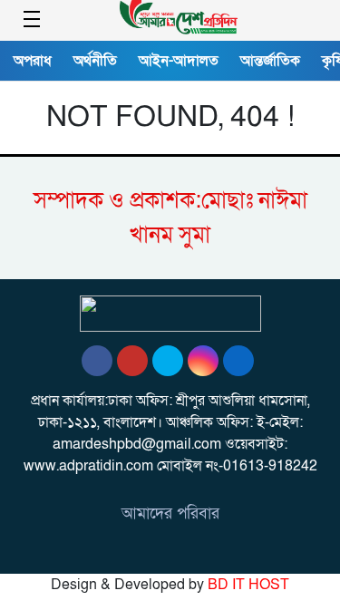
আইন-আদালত (179, 61)
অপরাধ (33, 61)
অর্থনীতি (95, 61)
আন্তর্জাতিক (270, 61)
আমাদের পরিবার (170, 513)
